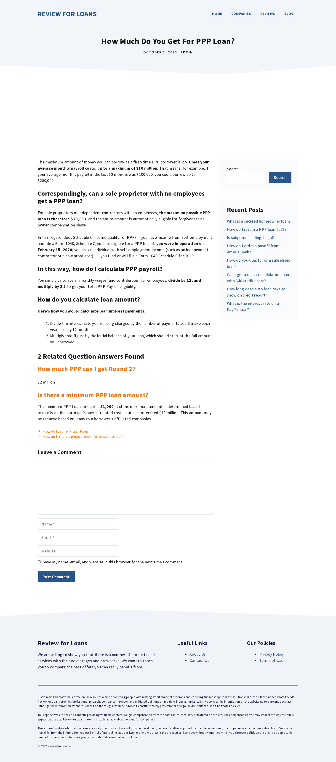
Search (233, 168)
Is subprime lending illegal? (251, 237)
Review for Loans (67, 13)
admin (187, 52)
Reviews (267, 13)
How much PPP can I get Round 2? (86, 369)
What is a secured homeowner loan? (259, 221)
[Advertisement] (168, 111)
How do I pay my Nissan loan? (65, 431)
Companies (241, 13)
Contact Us (199, 660)
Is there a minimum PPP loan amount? (93, 395)
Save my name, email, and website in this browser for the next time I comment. (113, 562)
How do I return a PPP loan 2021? (257, 229)
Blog (289, 13)
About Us (197, 654)
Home (217, 13)
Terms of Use (271, 660)
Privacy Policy (271, 654)
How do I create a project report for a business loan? (83, 436)
